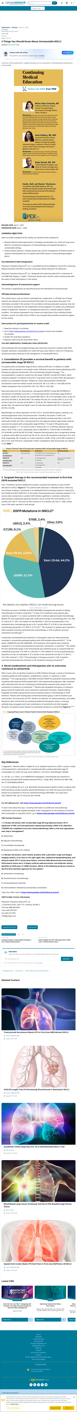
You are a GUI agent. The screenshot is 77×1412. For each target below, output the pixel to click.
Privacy (38, 1355)
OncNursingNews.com (39, 1343)
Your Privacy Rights (38, 1359)
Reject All (68, 1408)
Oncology (4, 29)
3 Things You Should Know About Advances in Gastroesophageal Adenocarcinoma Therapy (43, 941)
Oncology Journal (7, 971)
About (38, 1334)
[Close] (74, 1397)
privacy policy (39, 963)
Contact (38, 1350)
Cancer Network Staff (12, 1036)
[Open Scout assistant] (67, 3)
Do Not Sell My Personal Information (38, 1357)
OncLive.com (38, 1341)
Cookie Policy (14, 1404)
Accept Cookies (55, 1408)
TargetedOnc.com (38, 1346)
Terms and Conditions (38, 1352)
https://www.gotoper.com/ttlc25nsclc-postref (26, 331)
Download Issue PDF (9, 927)
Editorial (39, 1348)
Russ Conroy (10, 1150)
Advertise (38, 1337)
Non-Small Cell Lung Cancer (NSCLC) (37, 971)
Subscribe (66, 959)
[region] (38, 1403)
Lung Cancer (19, 971)
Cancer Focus (36, 8)
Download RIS (32, 927)
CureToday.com (38, 1339)
